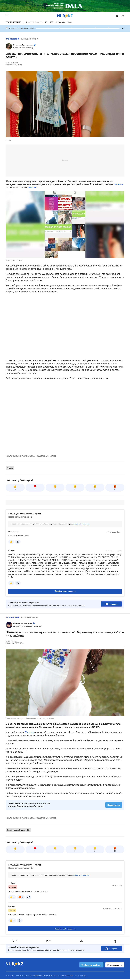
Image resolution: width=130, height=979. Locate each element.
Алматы (10, 468)
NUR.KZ (119, 184)
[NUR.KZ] (65, 16)
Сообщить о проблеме (91, 965)
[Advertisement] (65, 160)
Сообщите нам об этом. (45, 456)
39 (115, 851)
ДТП (51, 22)
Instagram (113, 604)
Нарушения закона (34, 22)
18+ (28, 830)
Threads (29, 732)
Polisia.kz (32, 187)
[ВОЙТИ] (123, 15)
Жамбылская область (16, 830)
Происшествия (13, 22)
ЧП (46, 22)
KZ (117, 16)
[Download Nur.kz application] (65, 6)
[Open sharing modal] (81, 940)
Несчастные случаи (64, 22)
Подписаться (113, 805)
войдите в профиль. (81, 524)
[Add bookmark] (115, 941)
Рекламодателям (114, 965)
